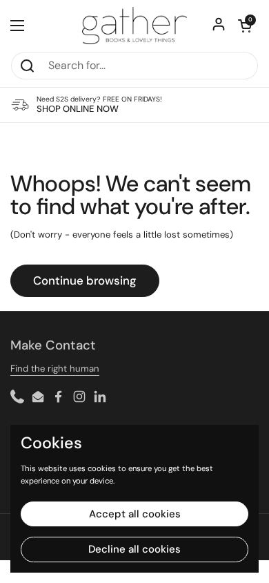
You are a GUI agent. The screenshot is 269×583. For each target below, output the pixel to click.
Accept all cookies (135, 514)
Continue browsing (85, 280)
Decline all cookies (134, 549)
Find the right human (54, 368)
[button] (245, 25)
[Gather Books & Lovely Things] (134, 25)
